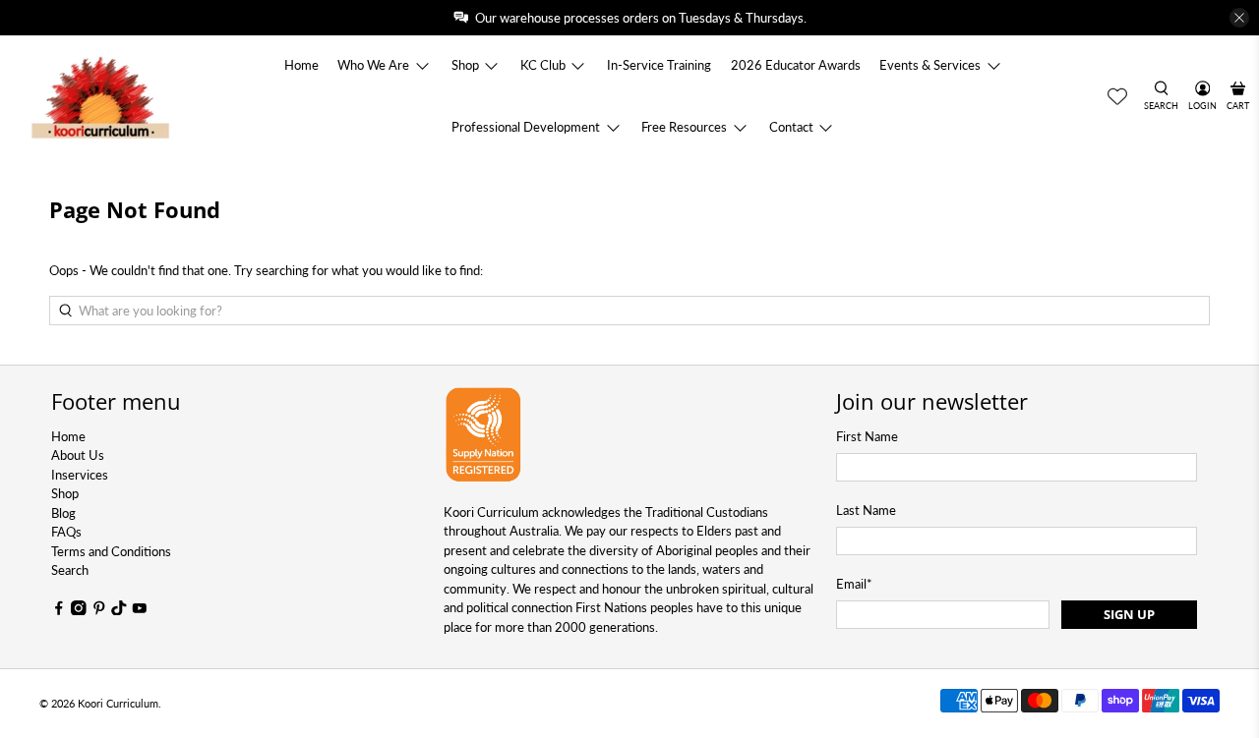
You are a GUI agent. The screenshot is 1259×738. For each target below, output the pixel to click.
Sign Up (1129, 614)
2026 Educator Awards (796, 65)
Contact (791, 127)
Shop (465, 65)
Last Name (866, 510)
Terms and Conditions (111, 551)
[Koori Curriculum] (101, 96)
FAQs (66, 531)
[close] (1239, 18)
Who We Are (373, 65)
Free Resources (684, 127)
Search (70, 570)
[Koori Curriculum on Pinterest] (99, 610)
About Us (77, 455)
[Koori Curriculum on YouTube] (140, 610)
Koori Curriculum (118, 703)
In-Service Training (659, 65)
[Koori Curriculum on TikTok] (119, 610)
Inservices (79, 475)
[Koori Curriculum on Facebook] (59, 610)
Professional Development (525, 127)
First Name (867, 436)
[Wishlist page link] (1117, 96)
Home (301, 65)
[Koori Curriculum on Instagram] (79, 610)
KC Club (543, 65)
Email (854, 584)
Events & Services (930, 65)
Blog (63, 513)
